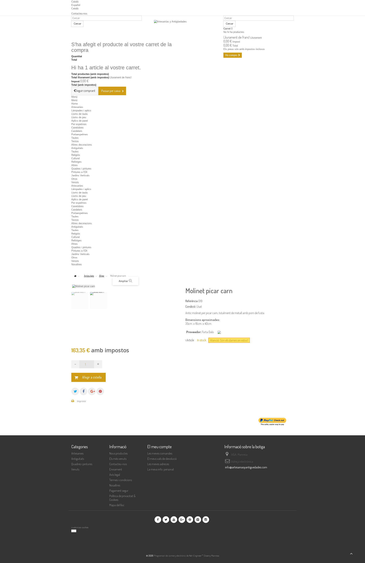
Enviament (115, 469)
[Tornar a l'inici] (75, 276)
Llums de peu (78, 117)
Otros (74, 178)
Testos (75, 141)
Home (74, 103)
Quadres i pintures (81, 168)
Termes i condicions (120, 480)
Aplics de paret (79, 120)
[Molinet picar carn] (79, 300)
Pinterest (100, 391)
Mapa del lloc (116, 505)
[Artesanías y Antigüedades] (182, 28)
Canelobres (77, 127)
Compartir (83, 391)
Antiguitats (77, 148)
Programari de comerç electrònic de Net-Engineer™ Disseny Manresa (186, 555)
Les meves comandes (159, 453)
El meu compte (159, 446)
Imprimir (81, 401)
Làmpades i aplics (81, 110)
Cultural (75, 158)
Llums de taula (79, 113)
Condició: (190, 306)
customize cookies (79, 527)
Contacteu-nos (79, 13)
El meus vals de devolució (162, 459)
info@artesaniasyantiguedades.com (246, 467)
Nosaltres (76, 264)
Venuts (75, 182)
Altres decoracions (81, 144)
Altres (74, 165)
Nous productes (118, 453)
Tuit (75, 391)
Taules (75, 137)
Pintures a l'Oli (79, 172)
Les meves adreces (158, 464)
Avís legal (114, 475)
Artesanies (77, 107)
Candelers (76, 131)
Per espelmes (78, 124)
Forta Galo (208, 332)
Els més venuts (117, 459)
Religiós (75, 155)
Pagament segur (118, 491)
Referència (191, 301)
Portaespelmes (79, 134)
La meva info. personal (160, 469)
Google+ (92, 391)
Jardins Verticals (80, 175)
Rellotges (76, 161)
